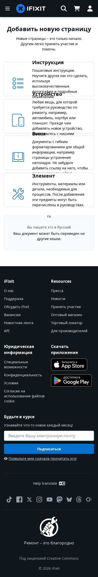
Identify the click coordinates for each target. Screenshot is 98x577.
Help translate (45, 483)
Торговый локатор (66, 322)
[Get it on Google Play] (71, 381)
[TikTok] (9, 499)
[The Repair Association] (89, 499)
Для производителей (69, 330)
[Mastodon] (60, 499)
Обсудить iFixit (16, 306)
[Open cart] (77, 9)
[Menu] (7, 8)
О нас (9, 290)
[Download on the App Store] (69, 364)
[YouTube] (49, 499)
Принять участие (66, 306)
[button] (64, 9)
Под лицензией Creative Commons (49, 558)
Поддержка (13, 298)
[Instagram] (39, 499)
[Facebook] (19, 499)
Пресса (57, 290)
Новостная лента (18, 322)
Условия (11, 383)
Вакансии (12, 314)
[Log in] (90, 9)
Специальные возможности (16, 364)
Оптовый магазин (66, 314)
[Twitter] (29, 499)
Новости (58, 298)
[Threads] (79, 499)
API (7, 330)
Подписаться (49, 449)
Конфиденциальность (23, 375)
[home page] (31, 8)
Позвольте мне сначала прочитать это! (43, 458)
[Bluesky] (69, 499)
